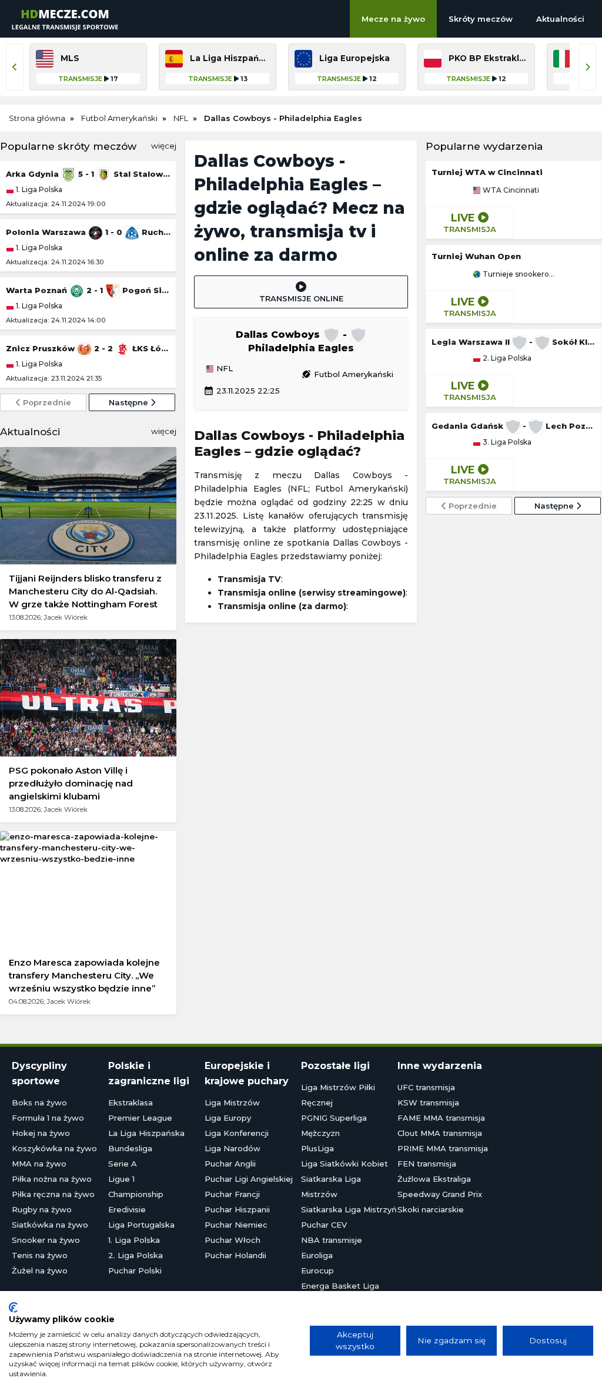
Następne (129, 402)
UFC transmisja (426, 1087)
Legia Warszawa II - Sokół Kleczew (514, 342)
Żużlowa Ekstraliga (434, 1179)
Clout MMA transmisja (439, 1133)
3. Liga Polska (506, 442)
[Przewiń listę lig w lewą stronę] (15, 66)
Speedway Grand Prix (439, 1194)
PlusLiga (317, 1148)
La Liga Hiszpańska (146, 1133)
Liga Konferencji (237, 1133)
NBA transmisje (331, 1240)
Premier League (140, 1117)
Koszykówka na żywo (54, 1148)
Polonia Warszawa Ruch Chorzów (88, 232)
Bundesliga (130, 1148)
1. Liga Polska (38, 189)
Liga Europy (228, 1117)
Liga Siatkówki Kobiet (344, 1163)
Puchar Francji (232, 1194)
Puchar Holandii (235, 1255)
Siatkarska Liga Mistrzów (331, 1186)
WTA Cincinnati (510, 190)
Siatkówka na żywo (50, 1224)
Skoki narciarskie (430, 1209)
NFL (223, 369)
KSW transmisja (428, 1102)
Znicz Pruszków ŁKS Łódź (88, 348)
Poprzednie (46, 402)
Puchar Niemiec (236, 1224)
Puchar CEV (324, 1224)
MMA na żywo (39, 1163)
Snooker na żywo (46, 1240)
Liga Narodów (232, 1148)
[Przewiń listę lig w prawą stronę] (587, 66)
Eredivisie (127, 1209)
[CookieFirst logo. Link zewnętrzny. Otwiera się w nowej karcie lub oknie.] (13, 1307)
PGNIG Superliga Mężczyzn (334, 1125)
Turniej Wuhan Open (476, 256)
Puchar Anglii (230, 1163)
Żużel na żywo (40, 1270)
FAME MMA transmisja (441, 1117)
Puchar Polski (135, 1270)
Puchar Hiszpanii (237, 1209)
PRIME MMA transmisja (442, 1148)
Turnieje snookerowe (518, 274)
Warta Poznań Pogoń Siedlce (88, 290)
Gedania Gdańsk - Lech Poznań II (514, 426)
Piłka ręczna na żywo (53, 1194)
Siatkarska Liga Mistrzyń (349, 1209)
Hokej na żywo (41, 1133)
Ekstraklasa (130, 1102)
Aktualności (560, 18)
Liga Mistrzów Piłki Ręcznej (338, 1095)
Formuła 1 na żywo (48, 1117)
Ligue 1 (121, 1179)
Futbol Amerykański (347, 374)
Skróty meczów (481, 18)
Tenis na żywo (40, 1255)
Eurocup (317, 1270)
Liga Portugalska (141, 1224)
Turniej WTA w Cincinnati (487, 172)
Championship (135, 1194)
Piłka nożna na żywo (52, 1179)
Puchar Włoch (232, 1240)
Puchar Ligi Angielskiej (249, 1179)
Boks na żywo (39, 1102)
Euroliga (317, 1255)
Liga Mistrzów (232, 1102)
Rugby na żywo (42, 1209)
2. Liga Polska (506, 358)
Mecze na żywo (393, 18)
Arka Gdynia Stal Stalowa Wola (88, 174)
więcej (163, 145)
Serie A (122, 1163)
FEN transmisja (426, 1163)
